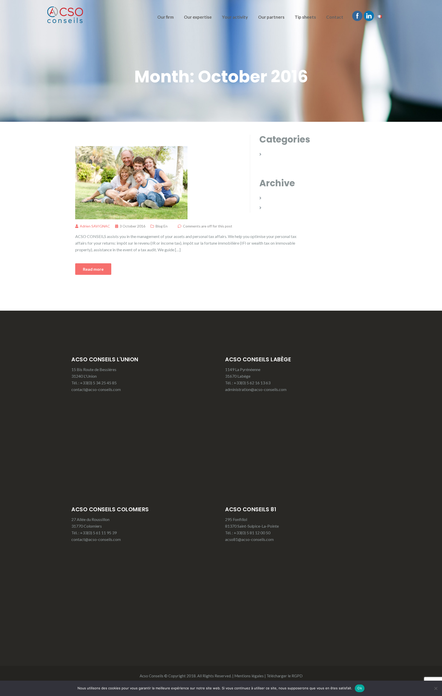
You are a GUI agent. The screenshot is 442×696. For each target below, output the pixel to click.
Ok (359, 688)
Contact (334, 17)
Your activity (235, 17)
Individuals (95, 139)
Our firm (165, 17)
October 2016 (277, 207)
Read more (93, 269)
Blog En (162, 226)
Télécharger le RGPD (285, 675)
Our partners (271, 17)
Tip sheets (305, 17)
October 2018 (277, 197)
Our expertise (198, 17)
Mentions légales (249, 675)
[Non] (435, 688)
